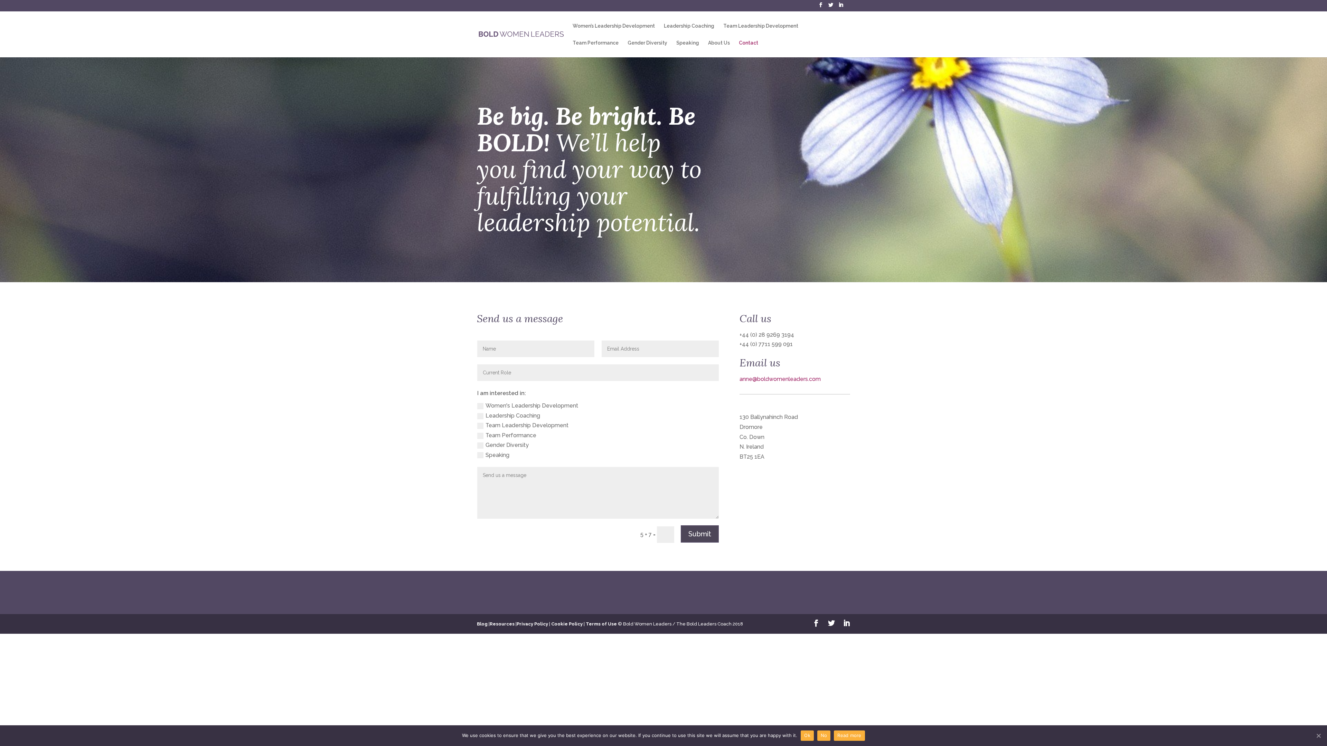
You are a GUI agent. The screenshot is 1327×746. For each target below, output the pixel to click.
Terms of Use (601, 624)
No (824, 735)
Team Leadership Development (760, 26)
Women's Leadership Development (532, 405)
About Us (719, 43)
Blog (482, 624)
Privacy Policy (532, 624)
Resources (502, 624)
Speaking (687, 43)
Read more (849, 735)
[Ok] (1318, 735)
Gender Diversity (647, 43)
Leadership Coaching (689, 26)
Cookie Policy (567, 624)
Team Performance (596, 43)
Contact (748, 43)
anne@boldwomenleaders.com (780, 379)
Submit (699, 534)
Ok (807, 735)
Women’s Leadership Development (614, 26)
